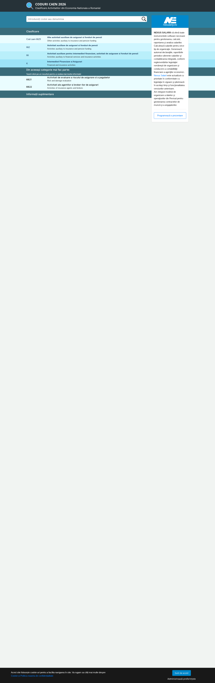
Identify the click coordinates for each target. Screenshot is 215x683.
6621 (29, 79)
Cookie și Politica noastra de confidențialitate (32, 676)
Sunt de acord (181, 673)
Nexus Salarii (160, 75)
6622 (29, 86)
